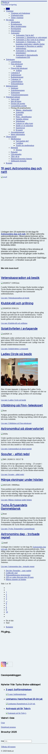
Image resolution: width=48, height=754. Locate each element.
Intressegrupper (12, 86)
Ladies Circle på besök (16, 354)
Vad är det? (15, 99)
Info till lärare (16, 101)
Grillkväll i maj (12, 573)
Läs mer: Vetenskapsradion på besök (15, 298)
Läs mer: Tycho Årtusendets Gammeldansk (18, 529)
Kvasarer (19, 130)
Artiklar (19, 66)
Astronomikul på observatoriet (22, 428)
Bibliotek (14, 148)
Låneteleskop (16, 62)
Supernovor (20, 128)
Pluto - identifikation (24, 117)
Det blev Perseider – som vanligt (18, 571)
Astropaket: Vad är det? (25, 35)
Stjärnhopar (20, 121)
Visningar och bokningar (20, 13)
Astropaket (15, 33)
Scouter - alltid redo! (15, 454)
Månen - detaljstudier (24, 110)
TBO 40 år (15, 156)
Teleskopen (10, 59)
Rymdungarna (16, 24)
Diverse (19, 150)
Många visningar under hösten (22, 479)
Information (15, 22)
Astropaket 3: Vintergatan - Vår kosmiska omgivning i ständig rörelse (30, 43)
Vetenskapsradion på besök (20, 277)
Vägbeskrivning (17, 15)
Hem (8, 9)
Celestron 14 (16, 79)
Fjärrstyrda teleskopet (19, 68)
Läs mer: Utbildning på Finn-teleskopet (16, 423)
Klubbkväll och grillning (17, 303)
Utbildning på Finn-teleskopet (22, 405)
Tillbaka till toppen (8, 747)
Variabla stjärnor (22, 119)
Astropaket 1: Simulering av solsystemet (31, 37)
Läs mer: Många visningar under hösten (16, 500)
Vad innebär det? (22, 141)
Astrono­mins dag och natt (13, 234)
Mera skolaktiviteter (18, 26)
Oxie (3, 723)
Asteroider (20, 112)
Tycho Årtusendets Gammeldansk (14, 506)
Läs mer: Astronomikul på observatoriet (16, 449)
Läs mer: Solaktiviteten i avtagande (14, 349)
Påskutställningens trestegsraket (18, 575)
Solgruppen (15, 92)
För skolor (10, 20)
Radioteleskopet (17, 77)
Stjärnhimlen (16, 31)
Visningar (9, 11)
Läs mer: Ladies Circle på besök (13, 400)
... (6, 601)
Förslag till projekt (18, 104)
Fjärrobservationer (13, 97)
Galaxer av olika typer (24, 123)
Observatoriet (11, 137)
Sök (2, 741)
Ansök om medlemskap (25, 145)
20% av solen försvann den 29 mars (20, 577)
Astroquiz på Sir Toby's (18, 708)
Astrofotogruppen (18, 90)
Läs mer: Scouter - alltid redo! (12, 474)
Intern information (18, 134)
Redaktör (9, 627)
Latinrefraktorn (17, 81)
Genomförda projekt (19, 106)
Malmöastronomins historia (21, 159)
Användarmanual (17, 132)
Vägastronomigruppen (19, 95)
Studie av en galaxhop (24, 126)
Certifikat (19, 143)
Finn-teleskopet (17, 64)
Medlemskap (16, 139)
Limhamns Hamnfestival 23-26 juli (24, 699)
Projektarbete (16, 29)
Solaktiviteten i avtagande (19, 328)
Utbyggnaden (16, 154)
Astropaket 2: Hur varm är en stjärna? (30, 40)
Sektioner (14, 88)
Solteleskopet (16, 75)
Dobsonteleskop (17, 84)
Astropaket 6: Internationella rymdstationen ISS (27, 56)
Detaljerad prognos (8, 727)
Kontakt (9, 163)
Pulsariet (14, 152)
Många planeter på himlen (16, 579)
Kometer (19, 115)
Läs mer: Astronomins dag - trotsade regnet (17, 566)
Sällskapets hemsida (18, 161)
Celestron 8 (15, 73)
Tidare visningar (17, 18)
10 (7, 612)
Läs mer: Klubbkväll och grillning (14, 323)
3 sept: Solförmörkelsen (19, 689)
